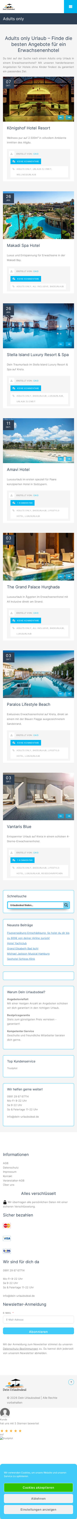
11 (8, 423)
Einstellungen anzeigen (38, 1509)
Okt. (8, 85)
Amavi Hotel (18, 469)
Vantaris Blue (19, 826)
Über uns (8, 1184)
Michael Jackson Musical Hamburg (28, 953)
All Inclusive (41, 286)
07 (8, 82)
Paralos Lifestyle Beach (28, 704)
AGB (5, 1163)
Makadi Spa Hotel (23, 245)
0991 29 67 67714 (18, 1096)
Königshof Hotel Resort (28, 128)
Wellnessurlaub (26, 174)
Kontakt (7, 1176)
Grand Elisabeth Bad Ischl (22, 948)
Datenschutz (11, 1167)
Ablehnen (38, 1498)
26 (8, 196)
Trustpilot (12, 1068)
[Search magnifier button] (66, 905)
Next (69, 117)
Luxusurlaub (55, 396)
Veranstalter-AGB (13, 1180)
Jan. (8, 200)
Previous (61, 117)
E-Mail (7, 1313)
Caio (36, 154)
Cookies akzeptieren (38, 1487)
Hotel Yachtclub (17, 943)
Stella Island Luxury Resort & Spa (38, 354)
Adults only (24, 169)
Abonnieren (38, 1332)
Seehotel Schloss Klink (21, 958)
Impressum (9, 1171)
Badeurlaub (57, 286)
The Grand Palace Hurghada (33, 587)
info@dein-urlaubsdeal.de (23, 1116)
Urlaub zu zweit (42, 169)
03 (8, 538)
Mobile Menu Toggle (70, 6)
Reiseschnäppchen (52, 873)
